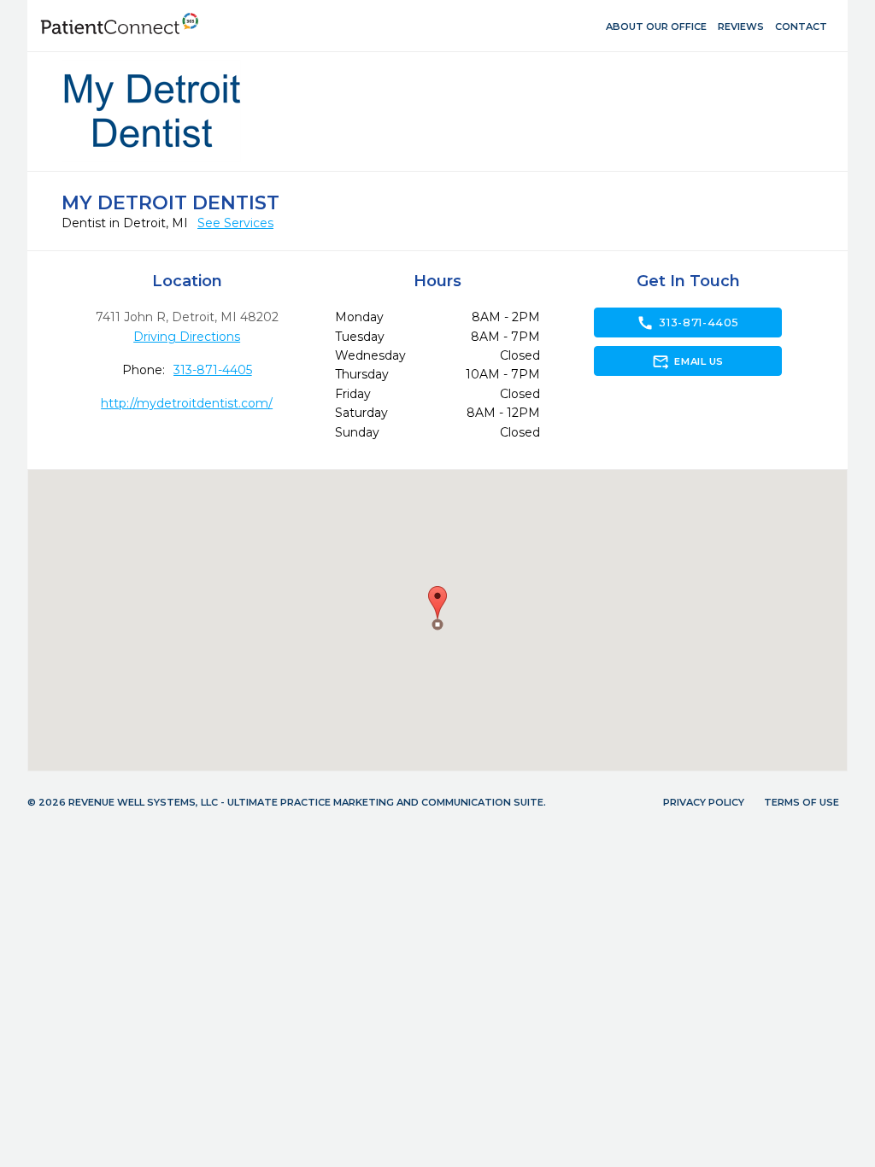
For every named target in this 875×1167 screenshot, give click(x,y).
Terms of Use (801, 802)
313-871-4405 (212, 370)
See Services (235, 223)
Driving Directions (186, 336)
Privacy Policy (703, 802)
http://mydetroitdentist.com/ (187, 403)
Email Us (687, 361)
